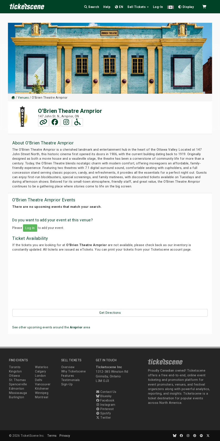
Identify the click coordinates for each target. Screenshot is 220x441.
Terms (52, 435)
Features (67, 375)
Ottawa (14, 375)
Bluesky (106, 396)
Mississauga (18, 393)
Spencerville (18, 384)
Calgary (40, 371)
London (40, 375)
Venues (23, 97)
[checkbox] (186, 6)
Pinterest (107, 409)
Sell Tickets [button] (137, 7)
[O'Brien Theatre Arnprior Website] (43, 122)
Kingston (15, 371)
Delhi (38, 380)
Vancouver (43, 384)
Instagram (107, 404)
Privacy (65, 435)
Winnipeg (41, 393)
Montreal (41, 397)
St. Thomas (17, 380)
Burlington (16, 397)
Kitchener (42, 388)
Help (106, 7)
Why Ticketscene (73, 371)
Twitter (105, 417)
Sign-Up (67, 384)
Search (93, 7)
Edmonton (16, 388)
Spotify (105, 413)
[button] (170, 6)
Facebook (107, 400)
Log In (30, 228)
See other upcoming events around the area (51, 327)
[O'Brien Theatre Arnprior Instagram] (66, 122)
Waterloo (41, 367)
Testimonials (70, 380)
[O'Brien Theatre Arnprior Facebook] (54, 122)
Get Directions (110, 313)
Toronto (15, 367)
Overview (68, 367)
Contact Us (108, 392)
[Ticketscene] (13, 97)
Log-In (158, 7)
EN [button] (120, 7)
